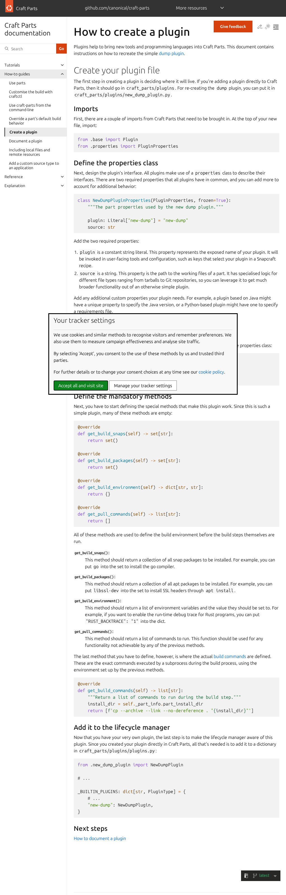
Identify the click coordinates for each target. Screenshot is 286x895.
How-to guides (17, 74)
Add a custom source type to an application (34, 165)
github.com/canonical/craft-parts (117, 7)
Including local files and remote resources (29, 152)
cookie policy (211, 371)
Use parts (17, 83)
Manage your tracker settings (143, 385)
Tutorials (12, 65)
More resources (191, 7)
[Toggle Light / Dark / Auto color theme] (267, 27)
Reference (13, 176)
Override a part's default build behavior (35, 120)
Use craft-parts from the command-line (30, 107)
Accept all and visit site (80, 385)
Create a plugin (23, 132)
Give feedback (233, 26)
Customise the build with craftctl (31, 94)
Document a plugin (25, 141)
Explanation (14, 185)
